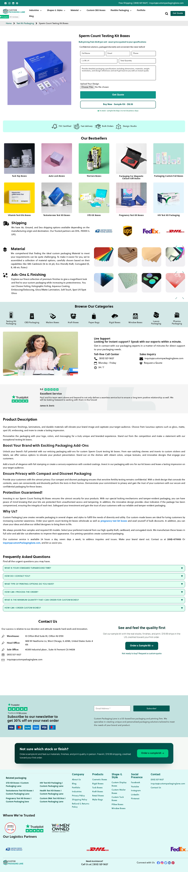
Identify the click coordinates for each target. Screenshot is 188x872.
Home (9, 23)
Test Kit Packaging (25, 23)
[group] (111, 398)
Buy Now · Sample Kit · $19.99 (118, 104)
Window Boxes (118, 808)
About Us (76, 780)
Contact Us (156, 788)
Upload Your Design (89, 84)
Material (75, 10)
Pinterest (135, 799)
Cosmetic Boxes (99, 780)
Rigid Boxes (97, 784)
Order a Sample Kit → (141, 645)
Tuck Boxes (97, 788)
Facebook (135, 783)
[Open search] (166, 13)
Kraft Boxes (97, 792)
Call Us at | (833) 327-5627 (94, 864)
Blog (31, 16)
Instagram (136, 791)
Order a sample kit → (152, 753)
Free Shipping (125, 3)
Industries (34, 10)
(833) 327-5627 (141, 3)
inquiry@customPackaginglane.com (21, 543)
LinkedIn (135, 795)
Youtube (135, 787)
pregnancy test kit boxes (114, 521)
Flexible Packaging (120, 10)
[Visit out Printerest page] (17, 3)
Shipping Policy (79, 800)
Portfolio (141, 10)
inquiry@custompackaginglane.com (166, 3)
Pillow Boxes (117, 804)
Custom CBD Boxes (96, 10)
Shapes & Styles (55, 10)
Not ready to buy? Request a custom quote (142, 653)
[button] (118, 95)
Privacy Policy (78, 796)
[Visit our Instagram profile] (9, 3)
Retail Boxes (98, 796)
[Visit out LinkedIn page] (13, 3)
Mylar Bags (97, 800)
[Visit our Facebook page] (5, 3)
